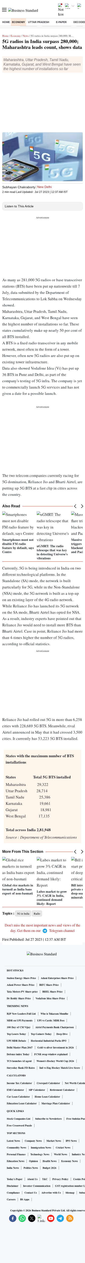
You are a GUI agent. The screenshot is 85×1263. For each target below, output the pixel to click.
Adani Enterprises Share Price (57, 978)
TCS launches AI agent (19, 1061)
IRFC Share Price (49, 984)
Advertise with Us (51, 1192)
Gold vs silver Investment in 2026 (55, 1047)
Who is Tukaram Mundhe (54, 1013)
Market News (53, 1140)
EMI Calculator (15, 1089)
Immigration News (41, 1147)
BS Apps (24, 1199)
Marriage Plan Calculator (55, 1103)
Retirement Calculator (62, 1089)
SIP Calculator (37, 1089)
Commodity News (16, 1147)
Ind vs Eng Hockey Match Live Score (59, 1067)
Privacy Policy (60, 1179)
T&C (45, 1179)
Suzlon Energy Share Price (21, 978)
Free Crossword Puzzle (19, 1125)
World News (60, 1154)
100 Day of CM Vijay (19, 1027)
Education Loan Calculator (22, 1103)
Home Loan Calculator (47, 1096)
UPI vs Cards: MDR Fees (50, 1020)
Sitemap (70, 1192)
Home (6, 22)
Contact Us (30, 1192)
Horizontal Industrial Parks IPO (48, 1040)
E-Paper (61, 22)
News (26, 35)
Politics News (31, 1167)
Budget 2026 (49, 1167)
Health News (49, 1161)
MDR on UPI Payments (19, 1020)
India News (13, 1167)
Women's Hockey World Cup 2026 (55, 1061)
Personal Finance (16, 1154)
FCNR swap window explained (51, 1054)
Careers (11, 1199)
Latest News (13, 1140)
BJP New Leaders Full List (21, 1013)
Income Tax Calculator (19, 1083)
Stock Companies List (18, 1118)
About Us (32, 1179)
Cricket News (63, 1147)
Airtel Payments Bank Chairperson (54, 1027)
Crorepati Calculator (48, 1083)
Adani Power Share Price (20, 984)
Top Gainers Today (41, 1034)
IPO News (71, 1140)
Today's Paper (14, 1179)
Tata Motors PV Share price (22, 991)
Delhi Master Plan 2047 (20, 1047)
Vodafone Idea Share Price (50, 998)
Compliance (13, 1192)
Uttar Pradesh (38, 22)
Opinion (33, 1161)
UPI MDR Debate (16, 1040)
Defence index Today (18, 1054)
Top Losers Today (16, 1034)
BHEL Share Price (52, 991)
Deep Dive (62, 1034)
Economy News (69, 1161)
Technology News (39, 1154)
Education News (15, 1161)
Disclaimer (12, 1185)
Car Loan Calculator (18, 1096)
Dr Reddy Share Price (19, 998)
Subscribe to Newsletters (48, 1118)
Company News (33, 1140)
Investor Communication (36, 1185)
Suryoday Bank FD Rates (21, 1067)
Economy (18, 22)
